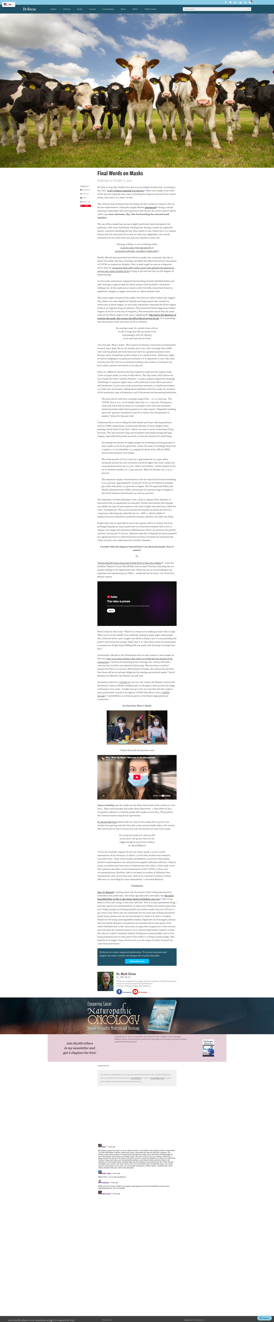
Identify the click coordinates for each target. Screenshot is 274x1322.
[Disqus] (137, 1114)
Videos (135, 9)
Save (86, 206)
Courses (92, 9)
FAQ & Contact (150, 9)
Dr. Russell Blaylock (107, 821)
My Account (107, 1320)
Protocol (66, 9)
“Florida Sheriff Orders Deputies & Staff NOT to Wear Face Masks (129, 562)
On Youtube (142, 992)
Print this (86, 202)
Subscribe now (137, 961)
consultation (136, 1078)
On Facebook (127, 992)
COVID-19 (124, 682)
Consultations (108, 9)
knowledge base (157, 1078)
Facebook (86, 190)
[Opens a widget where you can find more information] (264, 1318)
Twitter (85, 194)
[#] (29, 9)
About (123, 9)
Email (84, 198)
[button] (248, 9)
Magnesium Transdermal (194, 1320)
